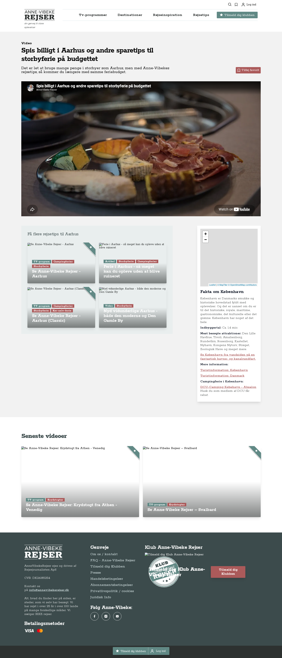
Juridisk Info (100, 597)
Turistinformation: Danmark (222, 376)
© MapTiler (222, 284)
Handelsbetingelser (106, 579)
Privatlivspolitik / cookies (112, 591)
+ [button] (205, 233)
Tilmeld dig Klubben (107, 566)
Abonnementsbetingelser (111, 585)
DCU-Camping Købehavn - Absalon (228, 387)
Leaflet (212, 284)
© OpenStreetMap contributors (242, 284)
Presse (95, 573)
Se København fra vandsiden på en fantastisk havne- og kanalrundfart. (228, 357)
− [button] (205, 239)
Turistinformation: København (224, 370)
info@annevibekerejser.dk (49, 590)
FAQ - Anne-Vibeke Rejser (112, 560)
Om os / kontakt (104, 554)
